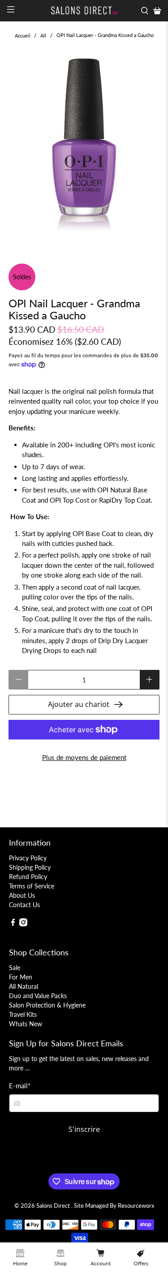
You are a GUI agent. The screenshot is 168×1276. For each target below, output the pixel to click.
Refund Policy (28, 876)
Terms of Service (31, 886)
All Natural (23, 986)
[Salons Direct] (84, 11)
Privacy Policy (28, 858)
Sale (14, 967)
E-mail (19, 1086)
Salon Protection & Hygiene (47, 1005)
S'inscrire (84, 1129)
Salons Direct (53, 1205)
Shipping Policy (30, 867)
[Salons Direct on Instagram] (23, 924)
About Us (22, 895)
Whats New (25, 1024)
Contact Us (24, 904)
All (43, 35)
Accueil (22, 35)
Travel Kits (23, 1014)
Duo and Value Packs (38, 995)
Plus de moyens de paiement (84, 757)
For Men (20, 977)
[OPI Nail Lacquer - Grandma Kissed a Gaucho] (84, 147)
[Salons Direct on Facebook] (13, 924)
